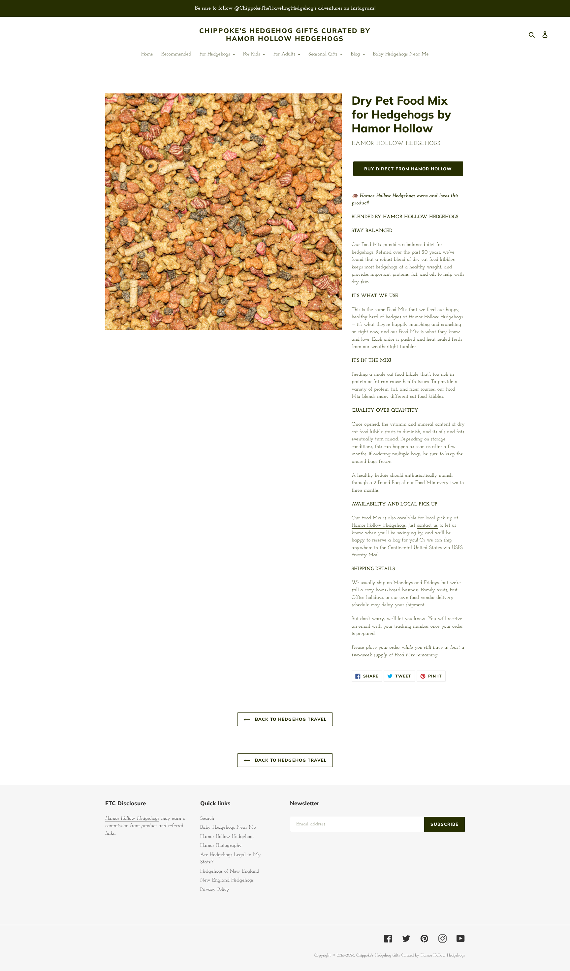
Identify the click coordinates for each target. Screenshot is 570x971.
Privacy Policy (214, 889)
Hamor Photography (221, 845)
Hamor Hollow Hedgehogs (387, 195)
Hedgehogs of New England (229, 871)
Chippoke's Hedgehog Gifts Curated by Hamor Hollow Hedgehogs (284, 35)
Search (207, 818)
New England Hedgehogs (227, 880)
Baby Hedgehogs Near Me (228, 827)
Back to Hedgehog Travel (290, 719)
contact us (427, 525)
